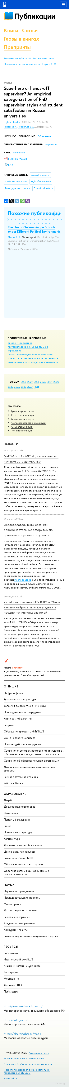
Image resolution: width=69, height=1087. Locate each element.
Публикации (34, 16)
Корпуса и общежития (18, 718)
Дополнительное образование (23, 845)
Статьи (30, 30)
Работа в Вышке (13, 783)
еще (36, 386)
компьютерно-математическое (26, 358)
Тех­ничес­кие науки (22, 430)
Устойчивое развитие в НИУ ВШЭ (25, 706)
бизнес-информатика (20, 342)
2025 (43, 382)
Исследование (22, 579)
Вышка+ (8, 826)
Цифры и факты (13, 693)
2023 (56, 382)
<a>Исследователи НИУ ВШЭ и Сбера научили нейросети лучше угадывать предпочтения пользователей (32, 607)
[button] (8, 219)
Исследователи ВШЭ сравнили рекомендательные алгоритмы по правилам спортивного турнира (28, 529)
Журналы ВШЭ (13, 985)
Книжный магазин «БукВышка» (22, 966)
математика (51, 358)
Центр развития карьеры (19, 851)
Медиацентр (12, 978)
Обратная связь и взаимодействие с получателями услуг (26, 872)
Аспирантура (12, 838)
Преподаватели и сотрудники (23, 712)
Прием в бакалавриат (17, 819)
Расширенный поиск (43, 58)
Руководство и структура (20, 699)
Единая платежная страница (21, 777)
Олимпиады (11, 813)
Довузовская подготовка (19, 806)
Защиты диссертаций (17, 917)
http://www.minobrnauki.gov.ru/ (23, 1006)
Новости (11, 444)
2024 (50, 382)
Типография (11, 972)
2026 (36, 382)
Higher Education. (13, 122)
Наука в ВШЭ (49, 64)
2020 (23, 386)
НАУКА (9, 885)
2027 (30, 382)
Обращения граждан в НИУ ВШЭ (24, 731)
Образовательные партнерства (23, 864)
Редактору (60, 1083)
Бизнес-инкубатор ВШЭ (18, 858)
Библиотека (11, 953)
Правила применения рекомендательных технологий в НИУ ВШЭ (27, 1071)
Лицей (8, 800)
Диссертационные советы (20, 910)
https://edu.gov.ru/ (16, 1020)
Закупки (9, 725)
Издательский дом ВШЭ (18, 959)
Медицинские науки (22, 419)
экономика (52, 362)
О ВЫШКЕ (11, 686)
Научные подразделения (19, 891)
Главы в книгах (21, 38)
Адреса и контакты (39, 1053)
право (26, 362)
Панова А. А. (14, 237)
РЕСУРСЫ (11, 946)
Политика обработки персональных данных (28, 1064)
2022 (10, 386)
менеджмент (15, 362)
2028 (23, 382)
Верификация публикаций (17, 58)
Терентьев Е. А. (26, 126)
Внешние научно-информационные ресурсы (31, 936)
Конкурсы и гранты (16, 929)
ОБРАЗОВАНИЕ (15, 794)
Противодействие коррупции (22, 744)
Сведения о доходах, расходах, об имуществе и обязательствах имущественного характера (34, 752)
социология (38, 362)
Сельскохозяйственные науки (28, 422)
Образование (44, 136)
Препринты (17, 47)
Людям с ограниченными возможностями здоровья (30, 768)
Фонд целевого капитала (19, 738)
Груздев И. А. (10, 126)
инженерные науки (42, 354)
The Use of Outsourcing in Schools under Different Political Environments (34, 229)
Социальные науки (22, 426)
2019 (30, 386)
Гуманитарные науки (22, 411)
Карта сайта (10, 1078)
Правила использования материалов (22, 64)
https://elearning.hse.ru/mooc (22, 1034)
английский (19, 152)
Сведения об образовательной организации (31, 760)
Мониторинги (12, 904)
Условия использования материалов (24, 1058)
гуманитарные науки (19, 354)
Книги (11, 30)
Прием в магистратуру (18, 832)
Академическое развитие (19, 923)
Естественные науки (22, 415)
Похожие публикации (34, 213)
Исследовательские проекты (22, 897)
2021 (17, 386)
